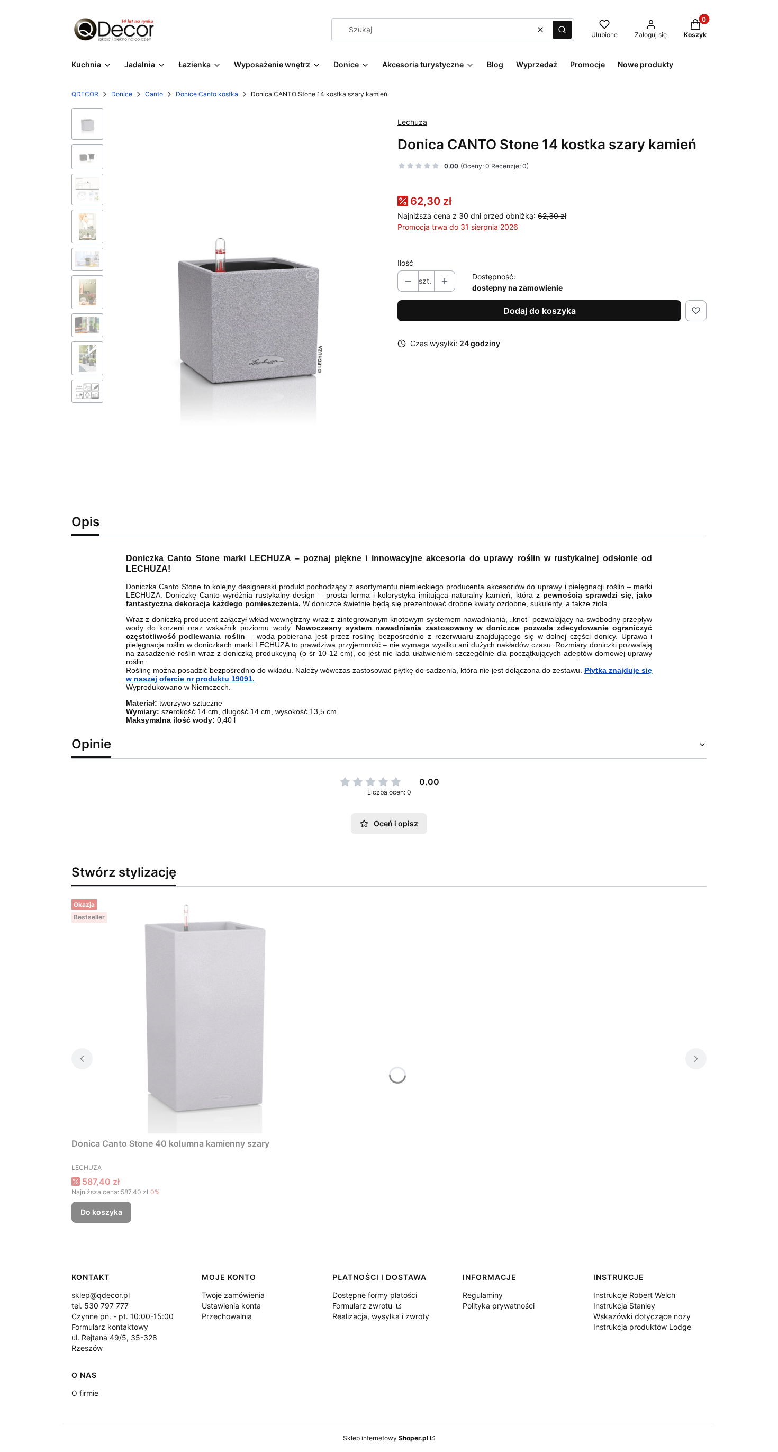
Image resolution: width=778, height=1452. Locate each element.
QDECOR (84, 94)
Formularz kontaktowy (109, 1326)
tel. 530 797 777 (100, 1305)
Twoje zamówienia (233, 1295)
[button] (562, 30)
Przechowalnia (227, 1316)
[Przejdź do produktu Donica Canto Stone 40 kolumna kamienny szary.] (203, 1014)
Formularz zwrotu (363, 1305)
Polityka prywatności (499, 1305)
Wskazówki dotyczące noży (642, 1316)
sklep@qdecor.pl (100, 1295)
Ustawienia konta (231, 1305)
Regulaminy (483, 1295)
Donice (121, 94)
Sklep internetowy (385, 1438)
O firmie (84, 1392)
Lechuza (412, 122)
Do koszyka (101, 1211)
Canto (154, 94)
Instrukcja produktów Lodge (642, 1326)
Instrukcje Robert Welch (634, 1295)
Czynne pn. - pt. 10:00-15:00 (122, 1316)
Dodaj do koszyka (539, 310)
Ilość (405, 262)
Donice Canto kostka (207, 94)
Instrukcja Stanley (624, 1305)
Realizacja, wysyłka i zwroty (380, 1316)
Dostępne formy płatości (374, 1295)
